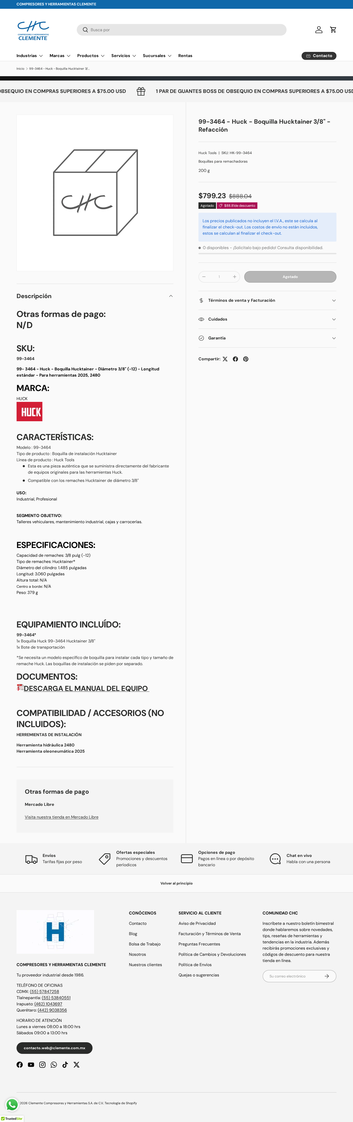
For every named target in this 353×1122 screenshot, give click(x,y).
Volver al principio (176, 883)
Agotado (290, 276)
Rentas (185, 55)
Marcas (57, 55)
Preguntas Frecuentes (199, 944)
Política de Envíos (195, 964)
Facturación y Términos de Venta (210, 933)
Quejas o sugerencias (199, 975)
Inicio (20, 68)
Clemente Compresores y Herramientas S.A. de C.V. (65, 1103)
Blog (133, 933)
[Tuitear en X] (225, 359)
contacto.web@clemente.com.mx (54, 1048)
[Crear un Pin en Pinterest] (246, 359)
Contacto (138, 923)
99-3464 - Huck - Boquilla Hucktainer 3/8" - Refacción (60, 68)
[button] (333, 29)
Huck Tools (207, 152)
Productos (88, 55)
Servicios (120, 55)
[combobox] (182, 30)
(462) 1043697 (48, 1004)
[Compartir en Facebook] (235, 359)
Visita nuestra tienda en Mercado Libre (61, 817)
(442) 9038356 (52, 1010)
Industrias (27, 55)
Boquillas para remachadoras (223, 161)
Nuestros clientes (145, 964)
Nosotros (137, 954)
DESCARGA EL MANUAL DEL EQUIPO (86, 688)
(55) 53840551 (56, 997)
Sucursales (154, 55)
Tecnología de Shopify (121, 1103)
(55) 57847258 (44, 991)
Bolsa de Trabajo (144, 944)
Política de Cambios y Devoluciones (212, 954)
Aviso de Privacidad (197, 923)
